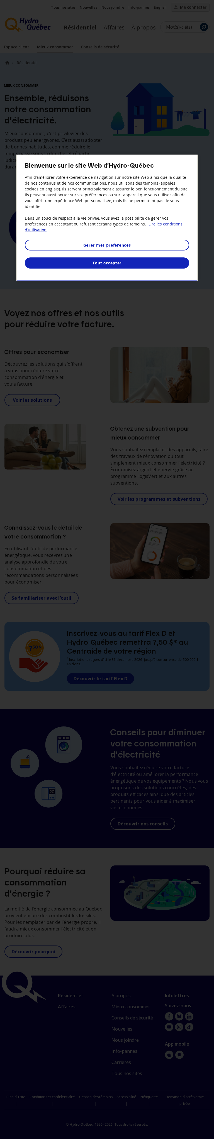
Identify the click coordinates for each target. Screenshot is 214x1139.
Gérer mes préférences (107, 245)
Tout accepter (107, 262)
